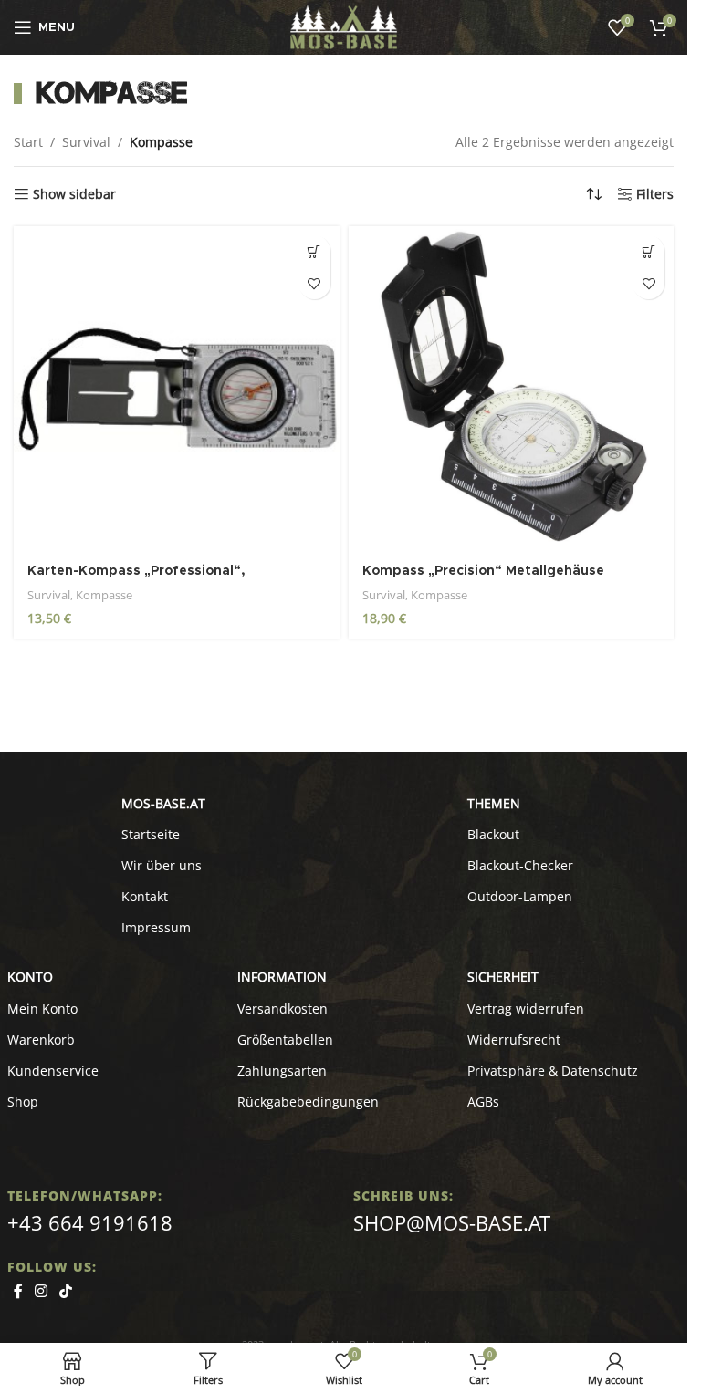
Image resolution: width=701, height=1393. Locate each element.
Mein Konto (42, 1008)
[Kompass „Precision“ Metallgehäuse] (512, 389)
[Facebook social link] (18, 1291)
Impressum (156, 927)
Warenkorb (41, 1039)
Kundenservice (53, 1070)
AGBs (483, 1101)
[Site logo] (343, 26)
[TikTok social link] (66, 1291)
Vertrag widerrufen (525, 1008)
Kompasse (104, 595)
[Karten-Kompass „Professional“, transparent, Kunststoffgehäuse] (177, 389)
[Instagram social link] (41, 1291)
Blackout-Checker (520, 865)
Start (28, 142)
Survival (86, 142)
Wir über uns (161, 865)
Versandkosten (282, 1008)
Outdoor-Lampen (519, 896)
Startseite (150, 834)
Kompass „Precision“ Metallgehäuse (483, 571)
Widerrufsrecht (513, 1039)
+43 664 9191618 (90, 1222)
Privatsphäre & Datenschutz (552, 1070)
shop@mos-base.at (451, 1222)
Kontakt (144, 896)
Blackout (493, 834)
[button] (314, 251)
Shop (22, 1101)
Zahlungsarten (282, 1070)
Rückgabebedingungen (308, 1101)
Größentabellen (285, 1039)
